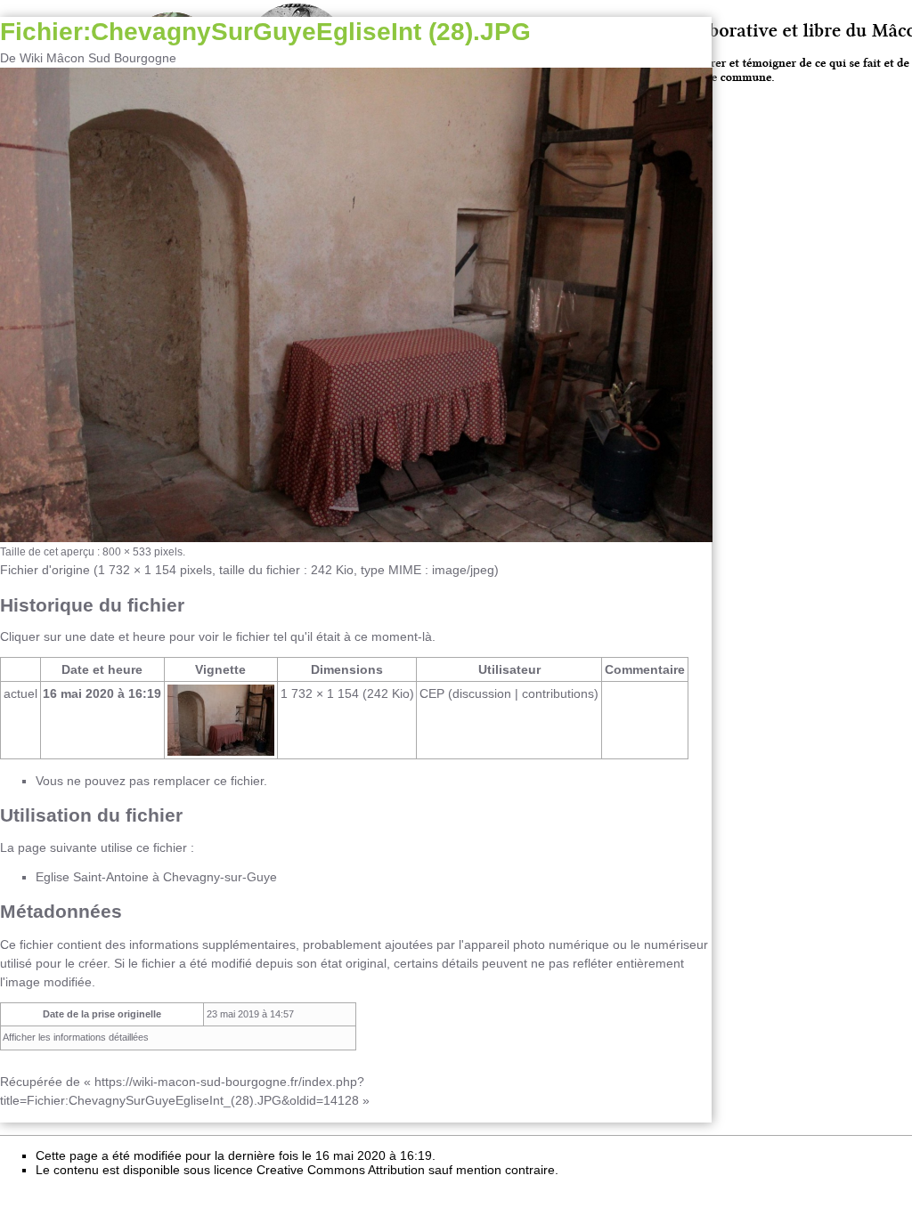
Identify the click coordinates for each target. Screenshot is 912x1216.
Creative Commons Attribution (340, 1170)
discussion (481, 693)
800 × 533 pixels (142, 551)
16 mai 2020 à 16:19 (102, 693)
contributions (558, 693)
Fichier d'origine (45, 570)
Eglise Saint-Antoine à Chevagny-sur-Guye (156, 877)
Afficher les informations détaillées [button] (76, 1037)
